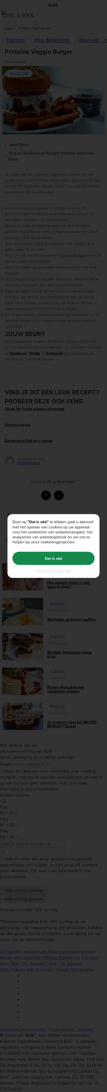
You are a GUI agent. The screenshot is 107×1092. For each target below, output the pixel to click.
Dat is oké (53, 558)
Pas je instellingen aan (53, 571)
